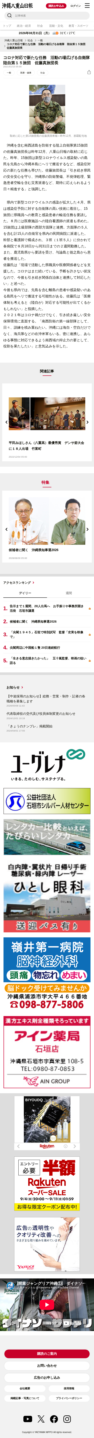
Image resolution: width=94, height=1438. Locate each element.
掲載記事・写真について (24, 1398)
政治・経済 (24, 25)
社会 (40, 25)
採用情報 (69, 1388)
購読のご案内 (47, 1353)
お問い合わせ (47, 1365)
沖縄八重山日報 (13, 40)
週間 (69, 593)
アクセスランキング (17, 582)
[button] (6, 422)
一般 (40, 40)
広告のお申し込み (47, 1377)
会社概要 (25, 1388)
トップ (7, 25)
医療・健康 (25, 73)
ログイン (75, 5)
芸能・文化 (56, 25)
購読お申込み (56, 5)
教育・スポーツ (78, 25)
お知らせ (13, 687)
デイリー (25, 593)
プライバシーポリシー (69, 1398)
